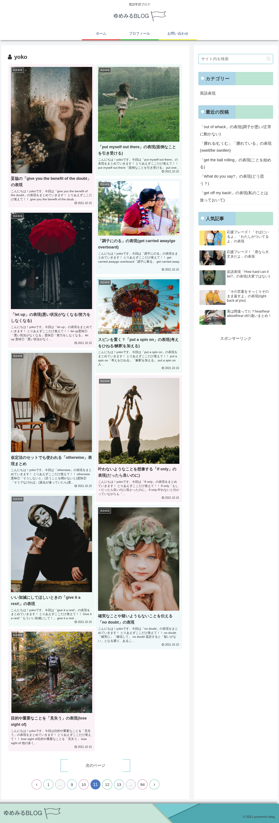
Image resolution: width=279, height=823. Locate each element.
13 (119, 784)
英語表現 (208, 93)
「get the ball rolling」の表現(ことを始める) (235, 163)
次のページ (95, 765)
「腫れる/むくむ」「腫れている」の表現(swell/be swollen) (236, 147)
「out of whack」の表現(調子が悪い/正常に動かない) (235, 130)
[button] (268, 58)
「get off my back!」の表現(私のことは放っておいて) (234, 196)
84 (142, 784)
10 (84, 784)
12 (107, 784)
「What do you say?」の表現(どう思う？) (232, 179)
